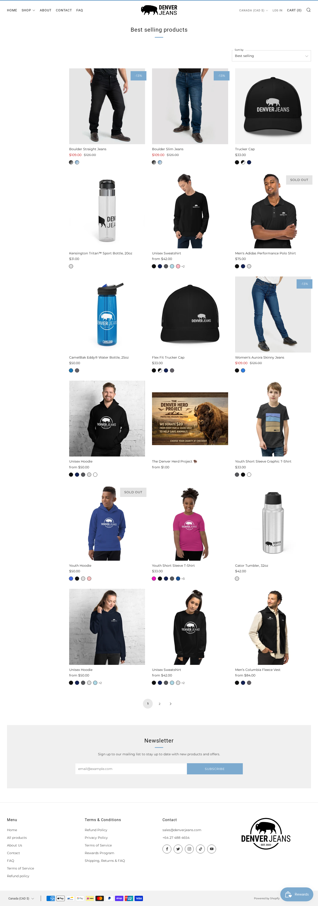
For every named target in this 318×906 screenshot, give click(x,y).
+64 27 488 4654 (175, 838)
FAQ (79, 10)
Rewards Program (99, 853)
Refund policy (18, 876)
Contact (64, 10)
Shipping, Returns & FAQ (105, 861)
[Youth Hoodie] (107, 523)
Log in (278, 10)
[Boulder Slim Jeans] (190, 106)
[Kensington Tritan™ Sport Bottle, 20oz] (107, 210)
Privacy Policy (96, 838)
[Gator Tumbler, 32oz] (273, 523)
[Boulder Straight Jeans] (107, 106)
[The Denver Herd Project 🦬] (190, 418)
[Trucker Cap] (273, 106)
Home (12, 10)
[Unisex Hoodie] (107, 418)
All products (17, 838)
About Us (14, 845)
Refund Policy (96, 830)
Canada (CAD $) (251, 10)
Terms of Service (20, 868)
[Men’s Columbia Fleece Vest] (273, 627)
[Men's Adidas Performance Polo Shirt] (273, 210)
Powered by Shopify (267, 898)
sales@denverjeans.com (181, 830)
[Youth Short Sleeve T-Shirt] (190, 523)
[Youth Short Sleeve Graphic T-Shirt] (273, 418)
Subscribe (215, 769)
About (45, 10)
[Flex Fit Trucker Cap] (190, 314)
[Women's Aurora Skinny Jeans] (273, 314)
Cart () (294, 10)
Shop (26, 10)
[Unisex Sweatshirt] (190, 210)
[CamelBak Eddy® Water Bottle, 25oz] (107, 314)
